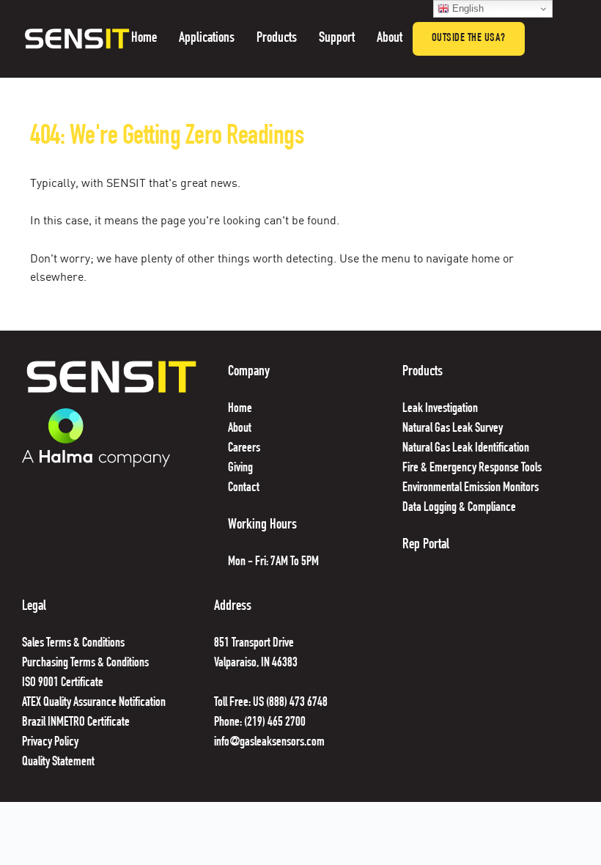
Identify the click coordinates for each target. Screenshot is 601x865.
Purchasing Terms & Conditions (85, 663)
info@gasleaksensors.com (269, 742)
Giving (240, 468)
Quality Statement (59, 762)
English (466, 8)
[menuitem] (144, 39)
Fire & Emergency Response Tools (472, 468)
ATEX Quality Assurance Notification (94, 703)
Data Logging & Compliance (459, 508)
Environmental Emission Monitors (470, 488)
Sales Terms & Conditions (73, 643)
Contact (245, 488)
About (239, 428)
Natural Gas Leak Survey (452, 428)
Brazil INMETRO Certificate (77, 722)
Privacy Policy (50, 742)
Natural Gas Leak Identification (465, 448)
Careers (244, 448)
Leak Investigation (440, 409)
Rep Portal (425, 545)
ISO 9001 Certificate (62, 683)
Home (240, 409)
